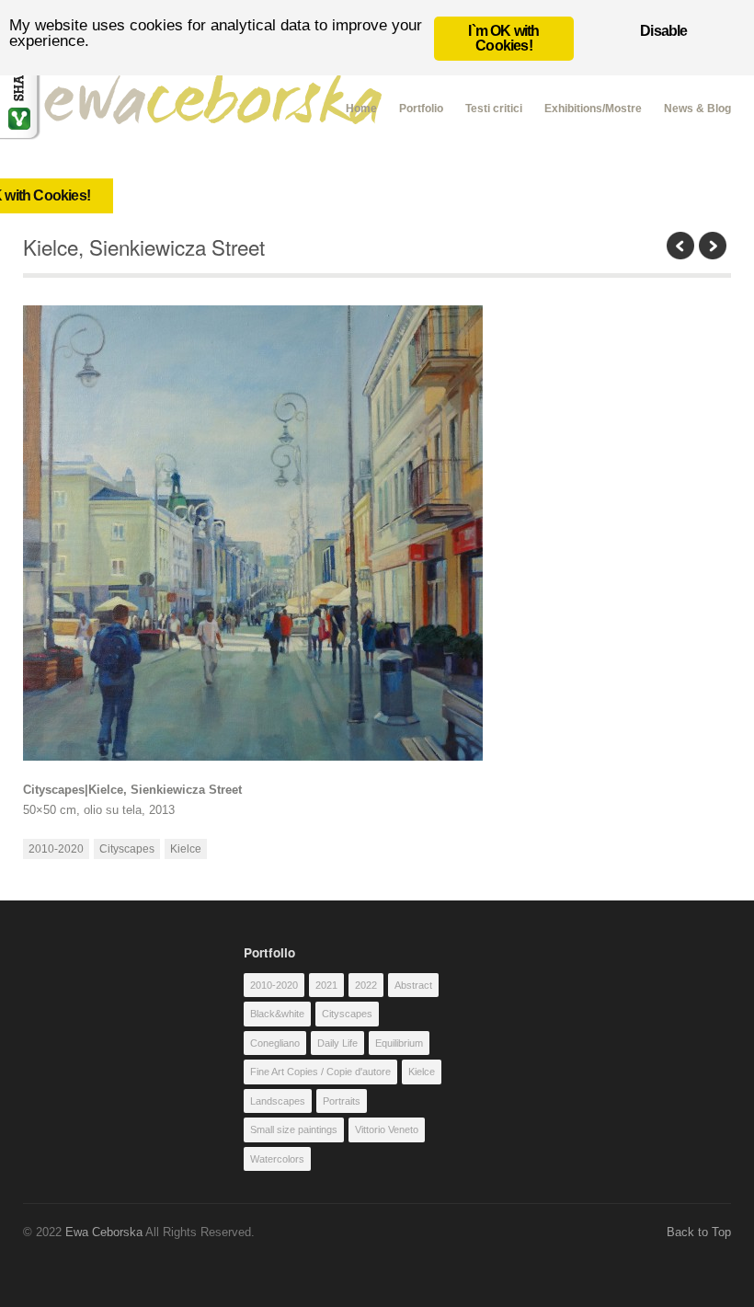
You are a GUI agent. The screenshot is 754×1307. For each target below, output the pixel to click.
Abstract (413, 985)
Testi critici (493, 108)
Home (361, 106)
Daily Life (337, 1043)
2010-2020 (56, 849)
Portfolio (421, 108)
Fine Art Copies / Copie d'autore (320, 1071)
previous (680, 245)
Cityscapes (126, 849)
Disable (663, 31)
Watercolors (277, 1158)
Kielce (185, 849)
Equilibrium (399, 1043)
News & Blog (697, 108)
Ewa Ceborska (104, 1232)
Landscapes (277, 1100)
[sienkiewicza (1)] (377, 533)
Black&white (277, 1013)
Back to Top (699, 1232)
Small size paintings (293, 1129)
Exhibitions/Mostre (593, 108)
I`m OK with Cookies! (503, 38)
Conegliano (275, 1043)
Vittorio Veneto (386, 1129)
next (712, 245)
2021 (326, 985)
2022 (366, 985)
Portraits (341, 1100)
